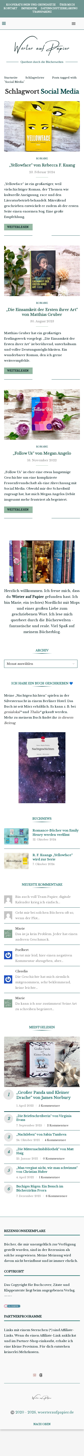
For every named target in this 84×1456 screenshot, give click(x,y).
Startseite (11, 77)
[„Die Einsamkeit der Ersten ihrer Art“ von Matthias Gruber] (42, 271)
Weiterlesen (18, 227)
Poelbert (22, 950)
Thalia (35, 712)
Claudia (21, 971)
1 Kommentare (49, 1177)
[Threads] (41, 1375)
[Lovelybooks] (34, 1375)
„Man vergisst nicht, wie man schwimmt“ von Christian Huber (47, 1170)
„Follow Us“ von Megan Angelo (42, 453)
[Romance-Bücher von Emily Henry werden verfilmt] (16, 836)
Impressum (29, 8)
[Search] (80, 24)
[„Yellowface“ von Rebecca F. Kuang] (42, 126)
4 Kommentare (55, 1140)
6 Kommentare (56, 1196)
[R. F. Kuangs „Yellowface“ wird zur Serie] (16, 861)
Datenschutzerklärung (59, 8)
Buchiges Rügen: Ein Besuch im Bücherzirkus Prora (39, 1188)
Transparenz (42, 11)
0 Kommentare (54, 1158)
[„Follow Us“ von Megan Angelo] (42, 414)
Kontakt (10, 8)
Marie (20, 928)
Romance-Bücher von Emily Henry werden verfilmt (56, 832)
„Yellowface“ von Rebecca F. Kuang (42, 165)
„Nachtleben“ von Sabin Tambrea (41, 1134)
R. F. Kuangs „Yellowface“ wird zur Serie (53, 857)
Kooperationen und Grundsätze (31, 4)
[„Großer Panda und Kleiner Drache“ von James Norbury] (42, 1062)
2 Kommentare (58, 1125)
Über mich (67, 4)
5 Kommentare (49, 1105)
